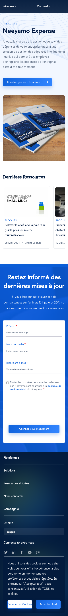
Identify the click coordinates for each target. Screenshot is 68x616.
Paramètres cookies (20, 604)
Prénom (10, 326)
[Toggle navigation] (61, 6)
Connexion (44, 6)
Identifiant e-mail (16, 363)
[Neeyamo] (9, 6)
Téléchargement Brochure (24, 82)
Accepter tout (48, 604)
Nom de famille (15, 344)
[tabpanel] (28, 219)
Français (10, 532)
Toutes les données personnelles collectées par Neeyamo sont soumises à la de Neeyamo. (35, 386)
